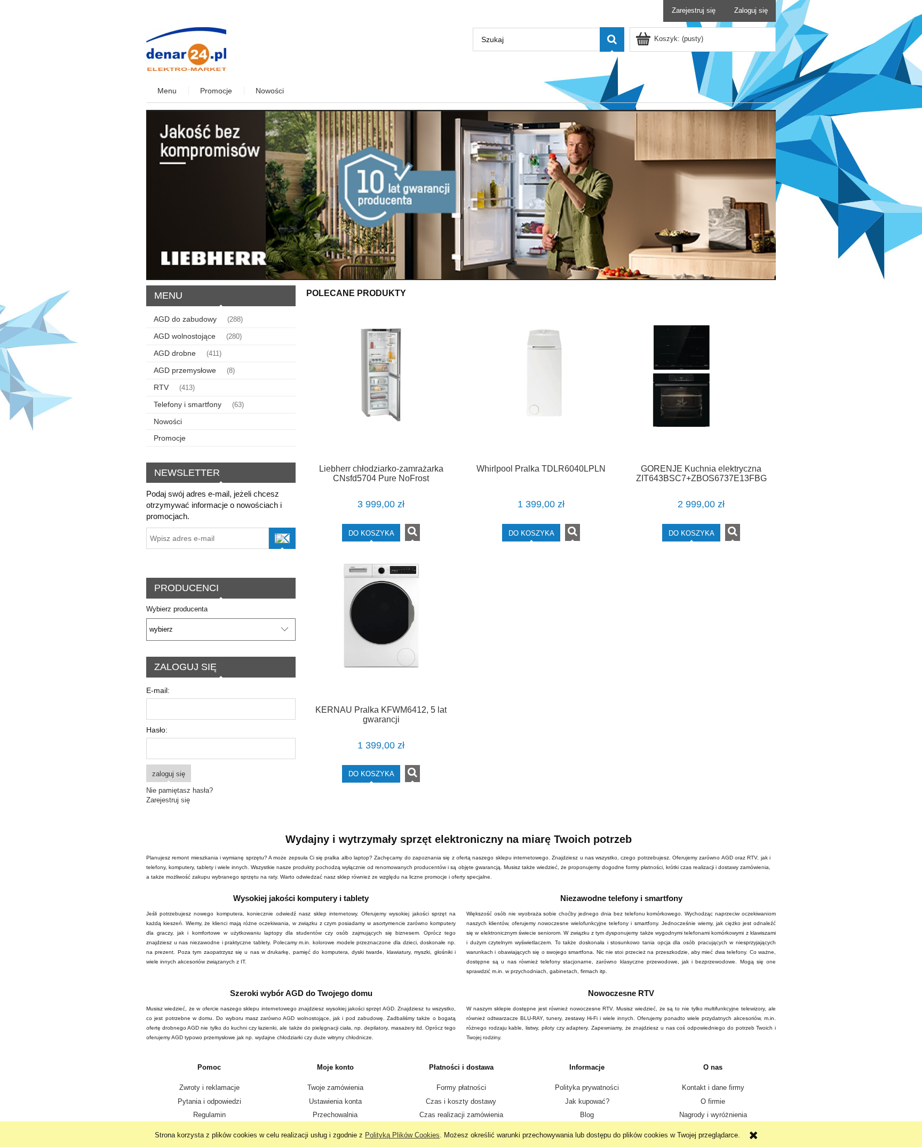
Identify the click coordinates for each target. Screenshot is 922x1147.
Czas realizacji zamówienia (461, 1115)
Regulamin (209, 1115)
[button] (412, 532)
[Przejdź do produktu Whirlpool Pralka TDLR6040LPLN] (541, 389)
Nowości (168, 421)
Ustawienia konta (335, 1101)
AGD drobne (175, 353)
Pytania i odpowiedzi (209, 1101)
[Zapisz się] (282, 538)
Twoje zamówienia (335, 1088)
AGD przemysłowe (185, 370)
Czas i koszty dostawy (461, 1101)
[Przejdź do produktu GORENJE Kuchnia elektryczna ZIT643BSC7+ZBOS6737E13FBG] (701, 389)
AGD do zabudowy (185, 319)
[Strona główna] (186, 48)
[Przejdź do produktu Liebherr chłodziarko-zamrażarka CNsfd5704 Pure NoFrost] (381, 389)
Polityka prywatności (587, 1088)
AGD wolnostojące (185, 336)
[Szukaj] (612, 39)
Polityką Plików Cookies (402, 1135)
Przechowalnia (335, 1115)
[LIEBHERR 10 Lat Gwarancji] (461, 194)
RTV (161, 387)
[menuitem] (167, 91)
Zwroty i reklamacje (209, 1088)
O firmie (713, 1101)
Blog (587, 1115)
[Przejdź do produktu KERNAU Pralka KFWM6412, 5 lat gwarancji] (381, 630)
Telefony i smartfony (187, 404)
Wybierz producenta (177, 609)
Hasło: (157, 730)
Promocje (170, 438)
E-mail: (158, 690)
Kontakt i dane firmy (713, 1088)
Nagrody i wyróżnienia (713, 1115)
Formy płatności (461, 1088)
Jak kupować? (587, 1101)
